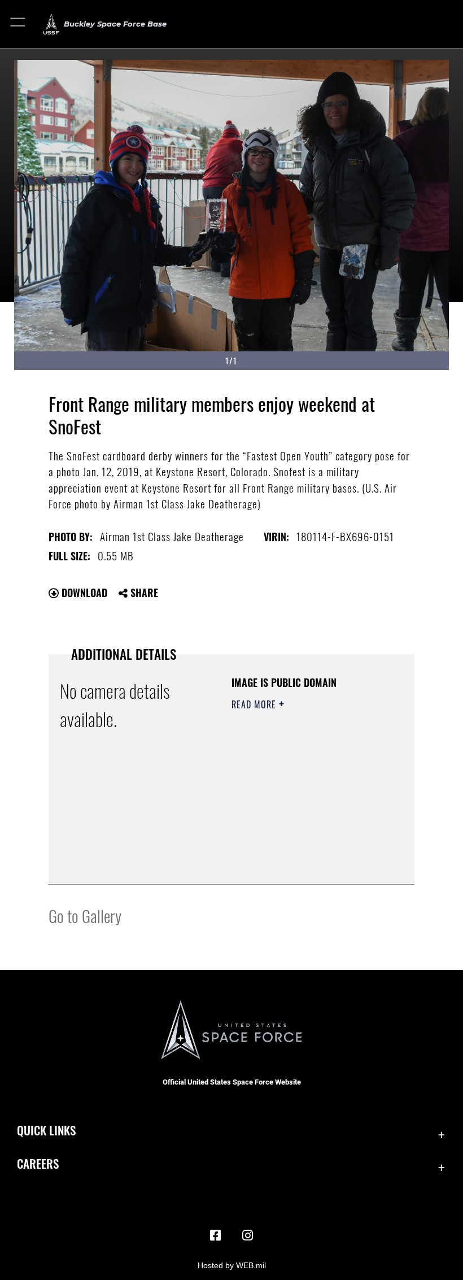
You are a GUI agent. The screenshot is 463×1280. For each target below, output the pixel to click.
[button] (18, 24)
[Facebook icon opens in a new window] (215, 1235)
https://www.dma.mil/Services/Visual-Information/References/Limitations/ (300, 847)
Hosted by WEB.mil (232, 1265)
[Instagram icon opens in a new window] (247, 1235)
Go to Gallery (85, 915)
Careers (38, 1163)
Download (83, 592)
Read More (255, 704)
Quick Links (46, 1130)
